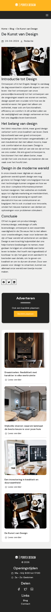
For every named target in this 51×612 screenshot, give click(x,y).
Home (4, 28)
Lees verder (15, 379)
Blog (12, 28)
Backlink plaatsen (26, 314)
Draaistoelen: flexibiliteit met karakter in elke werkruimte (21, 374)
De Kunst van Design (27, 28)
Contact (25, 603)
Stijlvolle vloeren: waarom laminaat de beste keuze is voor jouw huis (24, 427)
